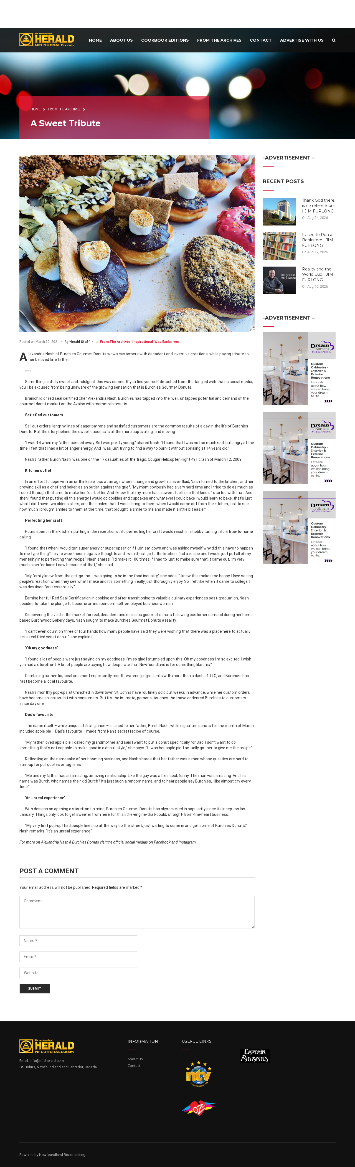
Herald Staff (79, 342)
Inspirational (142, 342)
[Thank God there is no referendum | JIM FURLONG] (279, 211)
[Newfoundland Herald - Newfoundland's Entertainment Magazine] (49, 39)
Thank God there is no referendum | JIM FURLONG (318, 206)
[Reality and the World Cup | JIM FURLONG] (279, 280)
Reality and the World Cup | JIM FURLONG (317, 274)
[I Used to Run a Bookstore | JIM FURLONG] (279, 245)
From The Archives (115, 342)
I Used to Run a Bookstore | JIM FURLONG (317, 240)
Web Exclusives (166, 342)
